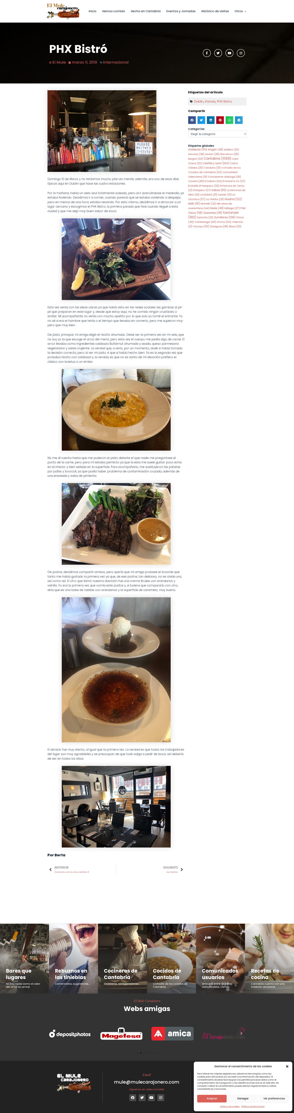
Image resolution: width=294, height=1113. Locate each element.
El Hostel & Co (234, 181)
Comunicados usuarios (220, 974)
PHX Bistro (224, 101)
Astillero (231, 149)
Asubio (212, 154)
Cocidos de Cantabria (167, 974)
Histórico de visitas (215, 11)
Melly (194, 203)
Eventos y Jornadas (180, 11)
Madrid (233, 199)
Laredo (225, 194)
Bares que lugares (18, 974)
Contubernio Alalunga (224, 176)
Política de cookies (230, 1106)
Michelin (208, 203)
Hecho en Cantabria (146, 11)
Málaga (232, 208)
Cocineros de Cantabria (120, 974)
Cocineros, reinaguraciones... (122, 984)
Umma (224, 222)
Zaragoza (219, 226)
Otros (239, 11)
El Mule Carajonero (147, 1000)
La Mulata (208, 194)
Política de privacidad (252, 1106)
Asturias (196, 154)
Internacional (116, 62)
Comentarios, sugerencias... (72, 984)
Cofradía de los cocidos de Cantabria (170, 985)
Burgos (195, 158)
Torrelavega (205, 222)
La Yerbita (215, 199)
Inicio (92, 11)
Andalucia (197, 149)
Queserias (212, 213)
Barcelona (229, 154)
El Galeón (213, 181)
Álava (235, 226)
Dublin (198, 101)
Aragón (215, 149)
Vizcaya (201, 226)
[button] (287, 1066)
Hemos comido (113, 11)
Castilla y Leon (216, 163)
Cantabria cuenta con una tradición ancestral (268, 985)
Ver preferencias (274, 1098)
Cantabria (217, 158)
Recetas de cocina (265, 974)
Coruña (196, 181)
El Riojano (202, 190)
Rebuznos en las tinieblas (71, 974)
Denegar (243, 1098)
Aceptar (212, 1098)
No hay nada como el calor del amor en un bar (23, 985)
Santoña (205, 217)
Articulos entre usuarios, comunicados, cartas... (217, 985)
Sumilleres (224, 217)
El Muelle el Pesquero (203, 185)
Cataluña (212, 167)
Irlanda (210, 101)
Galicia (218, 190)
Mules (217, 208)
